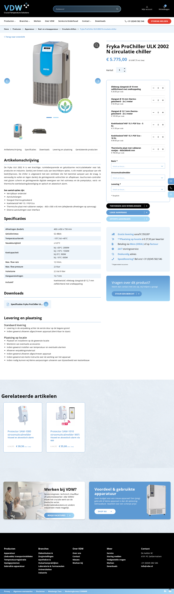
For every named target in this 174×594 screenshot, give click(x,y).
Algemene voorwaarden (23, 591)
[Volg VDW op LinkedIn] (165, 591)
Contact (76, 556)
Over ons (77, 553)
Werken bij (78, 563)
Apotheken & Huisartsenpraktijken (48, 561)
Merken (110, 563)
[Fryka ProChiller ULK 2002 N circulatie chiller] (97, 45)
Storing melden (159, 21)
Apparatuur (9, 553)
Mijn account (147, 9)
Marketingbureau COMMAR (76, 591)
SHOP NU (102, 511)
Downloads (112, 566)
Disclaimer (40, 591)
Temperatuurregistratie (15, 559)
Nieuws (76, 559)
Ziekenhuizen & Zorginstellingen (45, 555)
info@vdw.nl (147, 566)
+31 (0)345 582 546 (135, 21)
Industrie (42, 572)
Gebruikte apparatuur (14, 566)
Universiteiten (45, 569)
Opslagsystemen (12, 563)
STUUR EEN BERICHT (124, 293)
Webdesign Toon (55, 591)
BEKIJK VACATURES (56, 515)
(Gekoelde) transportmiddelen (18, 556)
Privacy (7, 591)
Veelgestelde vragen (116, 559)
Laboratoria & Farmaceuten (51, 566)
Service (110, 553)
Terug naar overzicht (15, 37)
